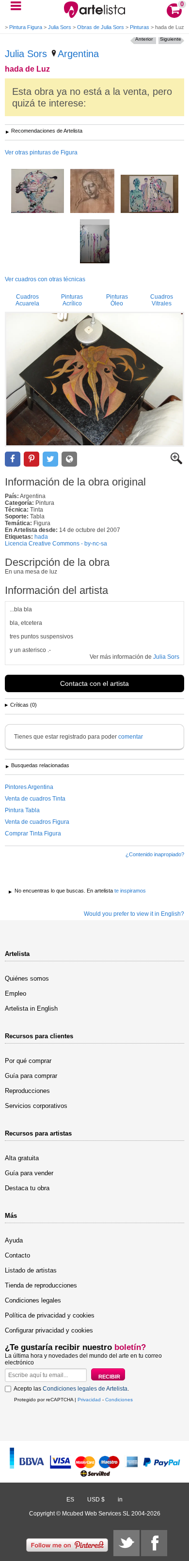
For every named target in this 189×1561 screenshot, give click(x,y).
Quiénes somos (27, 978)
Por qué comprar (28, 1060)
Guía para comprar (31, 1075)
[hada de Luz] (94, 379)
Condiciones (119, 1399)
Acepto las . (71, 1388)
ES (70, 1499)
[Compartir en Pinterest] (31, 459)
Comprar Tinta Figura (33, 833)
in (120, 1499)
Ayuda (14, 1240)
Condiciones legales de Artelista (85, 1388)
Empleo (15, 993)
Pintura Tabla (22, 810)
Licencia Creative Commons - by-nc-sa (56, 543)
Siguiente (170, 39)
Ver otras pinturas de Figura (41, 152)
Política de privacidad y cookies (49, 1315)
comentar (130, 736)
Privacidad (89, 1399)
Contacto (17, 1255)
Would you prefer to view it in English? (134, 913)
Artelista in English (31, 1008)
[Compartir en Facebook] (12, 459)
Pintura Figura (25, 27)
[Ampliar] (176, 462)
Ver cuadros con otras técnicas (45, 279)
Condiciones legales (33, 1300)
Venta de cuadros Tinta (35, 798)
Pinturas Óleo (117, 300)
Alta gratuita (22, 1158)
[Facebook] (154, 1543)
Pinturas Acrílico (72, 300)
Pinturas (139, 27)
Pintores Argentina (29, 787)
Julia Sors (59, 27)
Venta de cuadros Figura (37, 821)
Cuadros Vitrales (161, 300)
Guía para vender (29, 1173)
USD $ (96, 1499)
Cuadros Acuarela (27, 300)
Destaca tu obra (27, 1188)
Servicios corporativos (36, 1105)
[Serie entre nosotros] (37, 192)
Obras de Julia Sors (100, 27)
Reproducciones (27, 1090)
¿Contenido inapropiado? (155, 854)
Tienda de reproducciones (41, 1285)
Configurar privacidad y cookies (49, 1330)
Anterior (144, 39)
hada (41, 536)
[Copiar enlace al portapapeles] (69, 459)
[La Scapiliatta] (92, 192)
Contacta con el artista (94, 683)
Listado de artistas (31, 1270)
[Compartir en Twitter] (50, 459)
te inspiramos (130, 891)
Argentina (78, 53)
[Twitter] (126, 1543)
